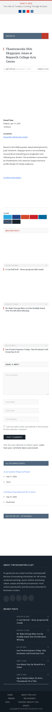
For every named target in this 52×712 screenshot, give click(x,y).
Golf (7, 702)
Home (10, 695)
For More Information (12, 177)
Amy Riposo (10, 69)
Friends (11, 698)
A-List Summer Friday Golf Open (17, 472)
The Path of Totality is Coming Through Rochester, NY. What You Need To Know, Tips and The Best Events (26, 6)
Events (26, 705)
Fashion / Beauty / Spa (28, 702)
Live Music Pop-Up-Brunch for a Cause (31, 666)
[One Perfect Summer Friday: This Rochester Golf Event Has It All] (26, 331)
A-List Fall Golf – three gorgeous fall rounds (24, 269)
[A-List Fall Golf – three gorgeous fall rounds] (26, 251)
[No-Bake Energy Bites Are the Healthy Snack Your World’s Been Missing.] (26, 290)
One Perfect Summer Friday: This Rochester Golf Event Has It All (31, 652)
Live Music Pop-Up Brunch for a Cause (19, 492)
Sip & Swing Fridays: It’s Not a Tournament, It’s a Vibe (29, 679)
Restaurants (30, 698)
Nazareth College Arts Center (15, 137)
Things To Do (43, 69)
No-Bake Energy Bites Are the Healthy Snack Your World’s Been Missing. (25, 309)
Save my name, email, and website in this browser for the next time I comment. (25, 428)
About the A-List (28, 695)
